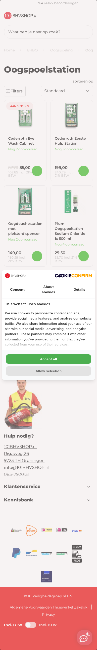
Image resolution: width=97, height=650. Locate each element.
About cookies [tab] (48, 289)
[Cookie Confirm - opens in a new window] (73, 276)
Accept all (48, 359)
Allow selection (49, 371)
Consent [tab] (17, 289)
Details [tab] (79, 289)
